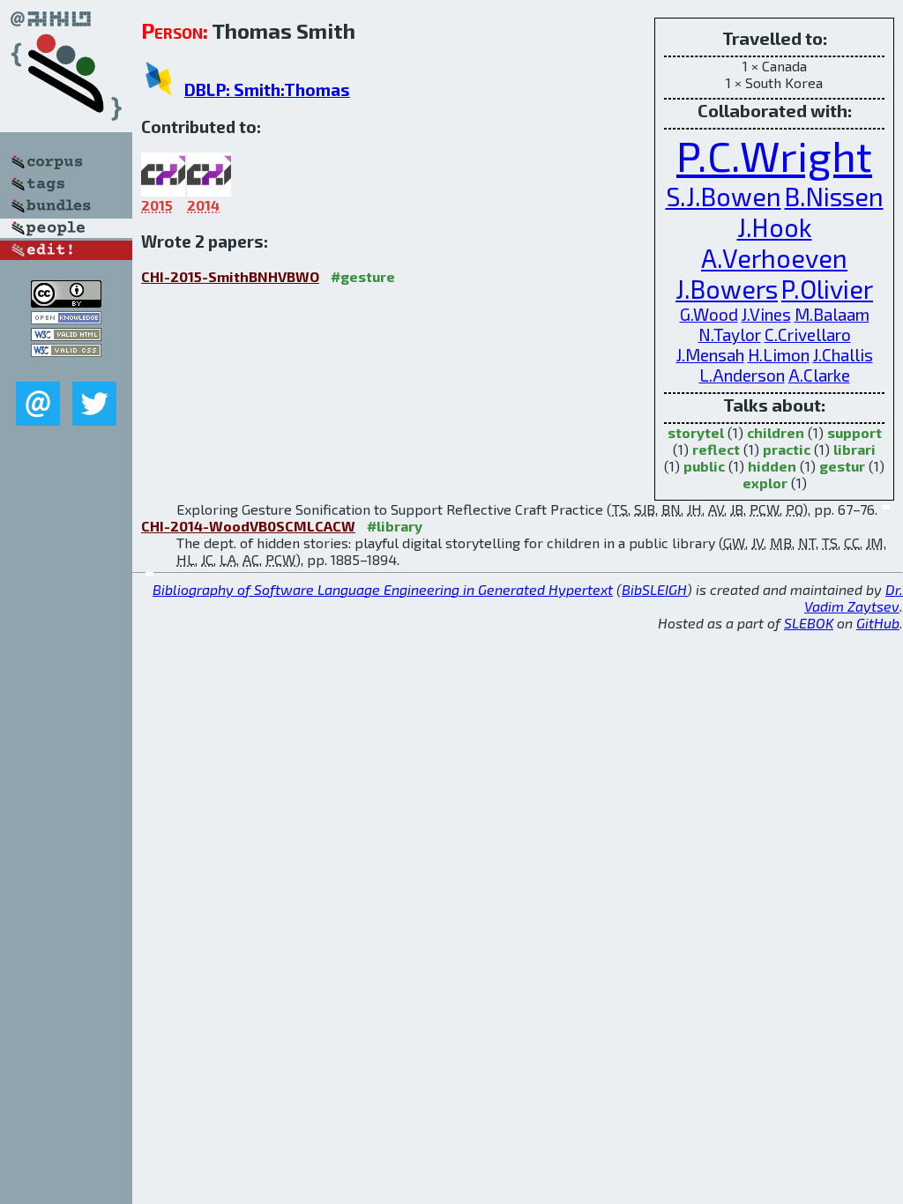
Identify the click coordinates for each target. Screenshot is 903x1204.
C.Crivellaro (808, 334)
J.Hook (774, 227)
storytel (696, 432)
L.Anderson (742, 375)
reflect (716, 449)
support (854, 432)
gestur (842, 465)
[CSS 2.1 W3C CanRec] (66, 368)
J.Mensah (710, 355)
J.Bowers (726, 288)
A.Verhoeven (774, 257)
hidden (772, 465)
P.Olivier (827, 288)
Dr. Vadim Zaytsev (853, 597)
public (704, 465)
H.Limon (779, 355)
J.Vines (766, 314)
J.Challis (843, 355)
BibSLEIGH (654, 589)
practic (786, 449)
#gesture (363, 276)
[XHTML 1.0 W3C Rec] (66, 335)
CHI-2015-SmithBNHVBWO (230, 276)
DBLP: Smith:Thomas (267, 89)
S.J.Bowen (723, 196)
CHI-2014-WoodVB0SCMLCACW (248, 525)
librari (854, 449)
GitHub (877, 622)
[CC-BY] (66, 302)
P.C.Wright (774, 155)
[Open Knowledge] (66, 318)
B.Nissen (834, 196)
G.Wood (709, 314)
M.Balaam (832, 314)
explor (765, 482)
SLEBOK (808, 622)
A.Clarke (819, 375)
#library (394, 525)
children (775, 432)
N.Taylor (729, 334)
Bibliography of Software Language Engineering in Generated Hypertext (383, 589)
